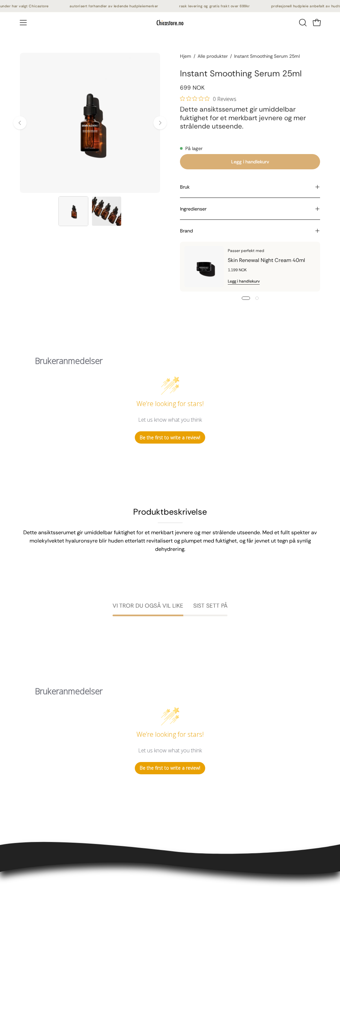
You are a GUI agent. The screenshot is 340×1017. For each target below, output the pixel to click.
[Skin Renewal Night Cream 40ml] (204, 267)
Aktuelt (91, 954)
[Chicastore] (170, 22)
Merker (91, 943)
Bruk (185, 187)
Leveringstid (34, 914)
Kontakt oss (34, 892)
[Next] (160, 122)
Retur (26, 925)
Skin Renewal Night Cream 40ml (266, 260)
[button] (302, 22)
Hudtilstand (97, 932)
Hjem (185, 56)
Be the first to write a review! (170, 437)
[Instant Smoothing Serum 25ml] (73, 211)
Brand (186, 231)
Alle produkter (213, 56)
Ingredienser (193, 209)
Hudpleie (94, 910)
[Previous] (20, 122)
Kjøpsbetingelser (40, 903)
